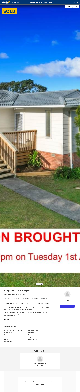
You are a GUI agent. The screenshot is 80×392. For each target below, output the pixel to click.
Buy (12, 2)
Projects (45, 2)
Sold (2, 6)
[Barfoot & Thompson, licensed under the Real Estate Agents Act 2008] (5, 1)
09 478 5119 (67, 302)
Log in (77, 2)
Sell (15, 2)
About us (50, 2)
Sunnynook (15, 6)
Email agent (67, 306)
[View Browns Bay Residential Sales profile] (67, 294)
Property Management (24, 2)
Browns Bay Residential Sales (40, 363)
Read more (6, 319)
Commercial (32, 2)
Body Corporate (39, 2)
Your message (25, 386)
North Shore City (8, 6)
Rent (18, 2)
